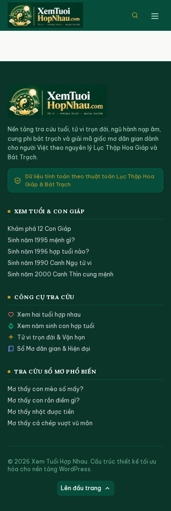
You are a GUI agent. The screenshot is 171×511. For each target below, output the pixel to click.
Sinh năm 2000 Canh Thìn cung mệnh (61, 274)
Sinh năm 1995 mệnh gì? (41, 240)
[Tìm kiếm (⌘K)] (134, 15)
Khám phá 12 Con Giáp (39, 228)
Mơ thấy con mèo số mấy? (46, 388)
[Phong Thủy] (49, 15)
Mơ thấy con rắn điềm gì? (44, 400)
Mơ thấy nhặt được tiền (41, 411)
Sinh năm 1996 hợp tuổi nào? (48, 251)
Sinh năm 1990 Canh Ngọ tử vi (50, 262)
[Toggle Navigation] (154, 15)
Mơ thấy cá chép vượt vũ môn (50, 423)
